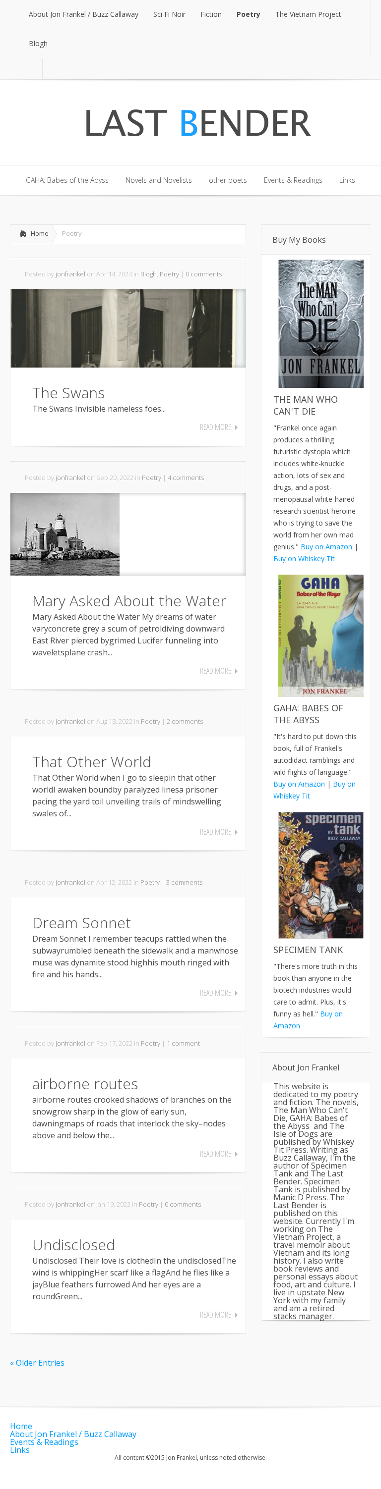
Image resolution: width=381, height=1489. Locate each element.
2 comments (185, 721)
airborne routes (85, 1083)
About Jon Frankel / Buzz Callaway (73, 1434)
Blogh (148, 273)
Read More (215, 427)
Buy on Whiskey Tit (304, 558)
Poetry (169, 273)
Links (20, 1449)
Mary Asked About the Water (129, 600)
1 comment (183, 1043)
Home (40, 233)
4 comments (186, 477)
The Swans (68, 392)
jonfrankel (70, 273)
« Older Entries (37, 1362)
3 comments (184, 882)
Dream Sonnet (81, 922)
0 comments (204, 273)
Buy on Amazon (326, 546)
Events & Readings (44, 1441)
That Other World (91, 761)
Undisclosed (73, 1244)
